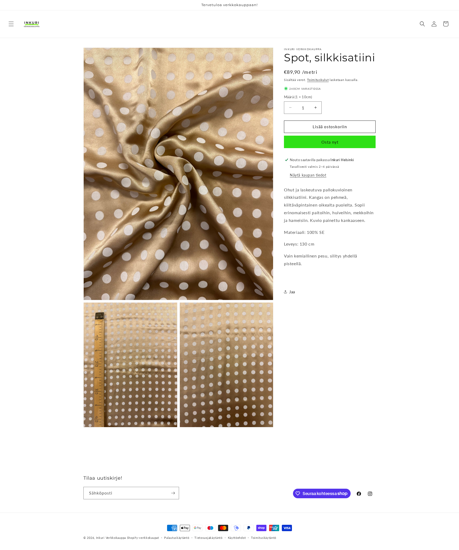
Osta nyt (329, 141)
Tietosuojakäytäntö (208, 537)
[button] (11, 24)
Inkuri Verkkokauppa (111, 537)
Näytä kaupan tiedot (308, 175)
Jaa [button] (292, 292)
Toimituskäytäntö (263, 537)
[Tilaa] (173, 493)
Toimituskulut (318, 80)
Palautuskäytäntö (176, 537)
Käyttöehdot (237, 537)
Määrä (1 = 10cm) (298, 97)
